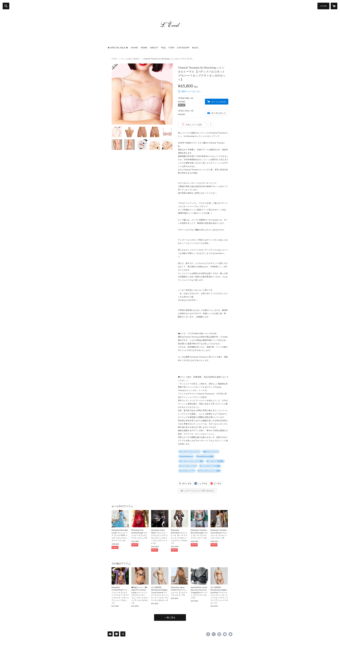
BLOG (195, 47)
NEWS (144, 47)
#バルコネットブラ (187, 471)
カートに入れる (218, 101)
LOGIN (323, 6)
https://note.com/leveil (230, 634)
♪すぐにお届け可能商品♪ (130, 59)
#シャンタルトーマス (188, 466)
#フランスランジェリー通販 (209, 471)
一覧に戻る (170, 617)
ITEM (171, 47)
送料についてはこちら (191, 91)
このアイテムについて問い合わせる (199, 490)
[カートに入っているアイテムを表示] (334, 6)
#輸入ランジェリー (210, 452)
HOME (134, 47)
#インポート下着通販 (215, 461)
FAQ (163, 47)
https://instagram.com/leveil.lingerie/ (219, 634)
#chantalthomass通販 (205, 456)
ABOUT (154, 47)
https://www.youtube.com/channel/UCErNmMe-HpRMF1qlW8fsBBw (225, 634)
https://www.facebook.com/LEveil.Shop (208, 634)
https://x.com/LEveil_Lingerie (214, 634)
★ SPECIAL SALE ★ (118, 47)
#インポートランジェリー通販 (191, 461)
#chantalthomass (186, 456)
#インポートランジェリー (190, 452)
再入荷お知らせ (218, 113)
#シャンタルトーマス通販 (210, 466)
